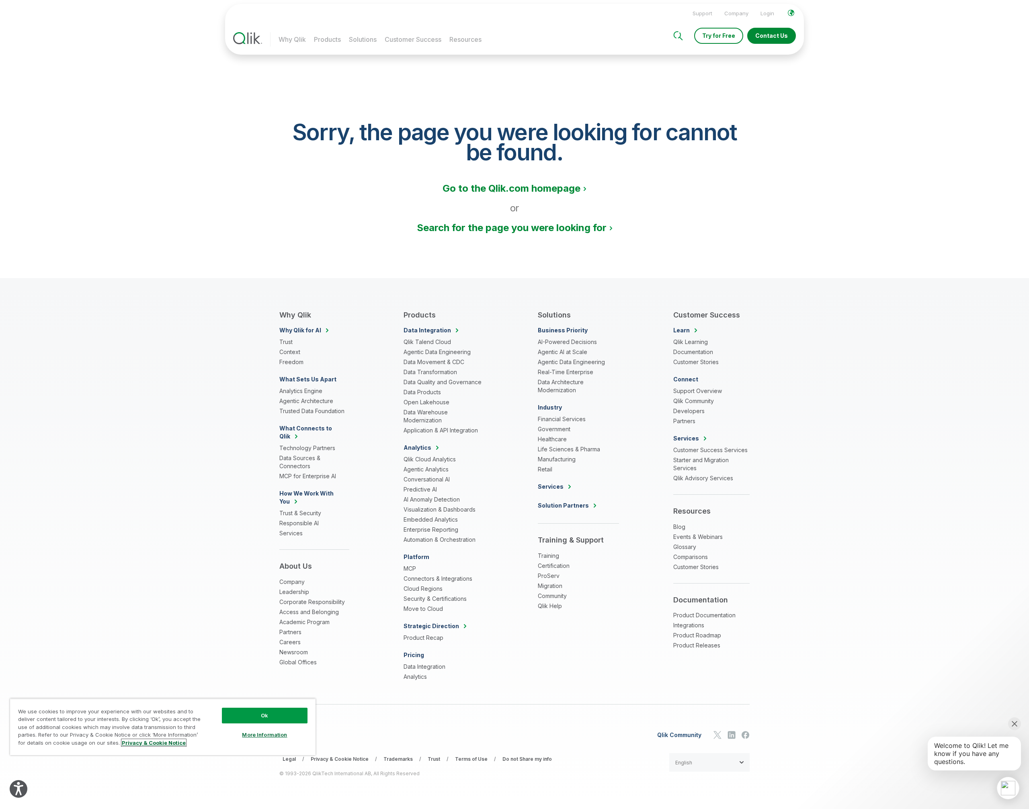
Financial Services (562, 419)
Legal (289, 759)
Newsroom (293, 652)
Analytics (415, 676)
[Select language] (791, 13)
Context (289, 351)
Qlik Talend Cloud (427, 341)
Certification (554, 565)
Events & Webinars (698, 536)
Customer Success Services (710, 449)
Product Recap (423, 637)
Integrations (688, 625)
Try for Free (718, 35)
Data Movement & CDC (434, 361)
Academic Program (304, 622)
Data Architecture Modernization (561, 386)
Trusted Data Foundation (311, 411)
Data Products (422, 392)
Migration (550, 585)
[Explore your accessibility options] (18, 789)
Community (552, 595)
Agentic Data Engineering (437, 351)
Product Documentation (704, 615)
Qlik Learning (690, 341)
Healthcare (552, 439)
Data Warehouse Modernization (426, 416)
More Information (264, 734)
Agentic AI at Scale (562, 351)
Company (736, 13)
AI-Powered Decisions (567, 341)
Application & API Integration (441, 430)
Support (702, 13)
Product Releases (696, 645)
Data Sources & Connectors (299, 462)
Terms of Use (471, 759)
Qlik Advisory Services (703, 478)
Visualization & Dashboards (440, 509)
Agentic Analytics (426, 469)
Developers (689, 411)
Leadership (294, 591)
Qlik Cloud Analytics (430, 459)
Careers (290, 642)
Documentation (693, 351)
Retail (545, 469)
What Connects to (305, 432)
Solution (563, 505)
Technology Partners (307, 447)
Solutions (363, 39)
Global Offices (298, 662)
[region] (163, 726)
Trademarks (398, 759)
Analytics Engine (300, 390)
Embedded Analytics (431, 519)
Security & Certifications (435, 598)
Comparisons (690, 556)
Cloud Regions (423, 588)
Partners (290, 632)
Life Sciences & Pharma (569, 449)
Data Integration (424, 666)
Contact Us (771, 35)
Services (291, 533)
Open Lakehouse (426, 402)
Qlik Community (693, 400)
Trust (286, 341)
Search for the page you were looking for (512, 227)
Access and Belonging (309, 611)
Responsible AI (299, 523)
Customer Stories (696, 361)
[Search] (678, 36)
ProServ (549, 575)
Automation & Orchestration (440, 539)
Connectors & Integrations (438, 578)
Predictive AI (420, 489)
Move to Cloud (423, 608)
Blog (679, 526)
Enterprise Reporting (431, 529)
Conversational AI (427, 479)
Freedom (291, 361)
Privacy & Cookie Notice (340, 759)
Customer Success (413, 39)
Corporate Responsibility (312, 601)
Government (554, 429)
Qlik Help (550, 605)
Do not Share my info (527, 759)
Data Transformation (430, 372)
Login (767, 13)
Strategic (431, 626)
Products (327, 39)
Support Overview (697, 390)
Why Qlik (292, 39)
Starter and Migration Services (701, 464)
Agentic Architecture (306, 400)
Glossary (684, 546)
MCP (410, 568)
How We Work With (306, 497)
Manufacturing (557, 459)
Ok (264, 715)
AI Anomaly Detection (432, 499)
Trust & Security (300, 513)
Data (427, 330)
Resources (465, 39)
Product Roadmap (697, 635)
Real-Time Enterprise (565, 372)
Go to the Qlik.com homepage (511, 188)
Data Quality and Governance (443, 382)
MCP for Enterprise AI (307, 476)
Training (548, 555)
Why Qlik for (300, 330)
